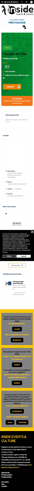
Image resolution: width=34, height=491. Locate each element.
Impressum (5, 472)
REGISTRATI (17, 340)
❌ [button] (32, 232)
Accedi (8, 2)
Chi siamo (5, 482)
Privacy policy (6, 475)
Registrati (15, 2)
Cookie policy (6, 477)
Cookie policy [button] (26, 250)
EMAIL (10, 422)
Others (7, 48)
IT (22, 2)
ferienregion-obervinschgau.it (15, 195)
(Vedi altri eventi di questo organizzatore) (14, 176)
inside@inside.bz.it (13, 467)
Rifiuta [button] (9, 256)
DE (26, 2)
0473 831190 (10, 71)
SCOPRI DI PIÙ (17, 411)
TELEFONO (22, 422)
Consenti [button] (23, 256)
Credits (4, 486)
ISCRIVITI (17, 365)
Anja (15, 58)
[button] (2, 2)
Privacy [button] (5, 252)
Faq (2, 484)
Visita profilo (15, 265)
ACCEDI (17, 329)
